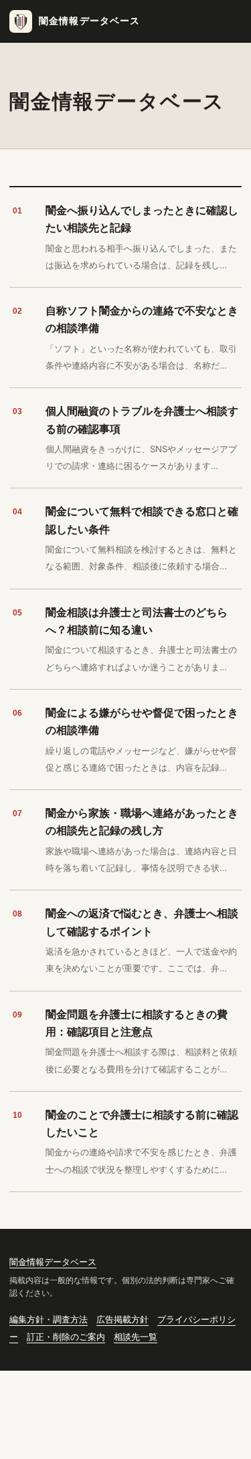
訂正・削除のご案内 (66, 1337)
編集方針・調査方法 (48, 1320)
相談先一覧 (135, 1337)
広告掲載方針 (122, 1320)
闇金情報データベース (90, 20)
